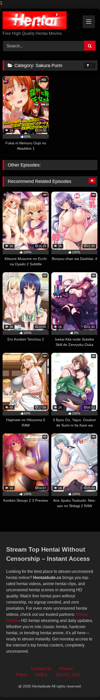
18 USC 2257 (68, 675)
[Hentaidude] (41, 20)
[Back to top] (84, 686)
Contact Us (41, 668)
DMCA (41, 675)
